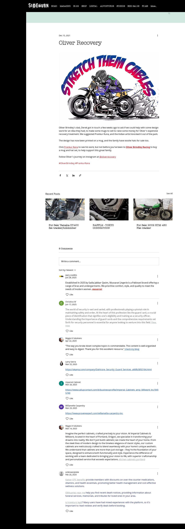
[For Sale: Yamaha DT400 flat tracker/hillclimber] (65, 209)
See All (170, 193)
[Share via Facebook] (60, 175)
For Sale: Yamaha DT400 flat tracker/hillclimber (64, 226)
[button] (65, 7)
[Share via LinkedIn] (73, 175)
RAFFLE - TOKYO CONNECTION (103, 226)
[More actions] (157, 35)
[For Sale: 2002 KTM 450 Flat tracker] (153, 209)
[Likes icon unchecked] (67, 294)
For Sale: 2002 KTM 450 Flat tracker (152, 226)
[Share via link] (80, 175)
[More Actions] (157, 276)
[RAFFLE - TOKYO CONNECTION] (109, 209)
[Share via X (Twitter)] (67, 175)
